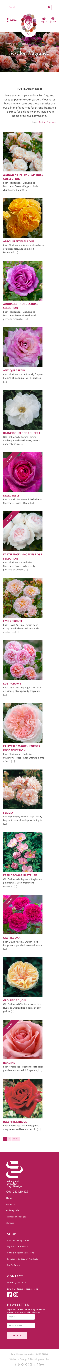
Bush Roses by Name (18, 1240)
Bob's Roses (13, 1265)
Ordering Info (12, 1210)
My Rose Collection (17, 1246)
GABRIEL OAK (12, 938)
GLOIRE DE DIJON (14, 1000)
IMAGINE (9, 1063)
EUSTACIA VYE (12, 683)
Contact (10, 1223)
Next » (15, 1139)
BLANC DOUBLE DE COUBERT (21, 433)
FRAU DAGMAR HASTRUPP (20, 875)
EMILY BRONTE (13, 621)
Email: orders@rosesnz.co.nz (22, 1289)
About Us (10, 1204)
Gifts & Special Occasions (20, 1253)
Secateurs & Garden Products (22, 1259)
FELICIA (8, 813)
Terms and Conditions (16, 1217)
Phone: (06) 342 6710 (18, 1282)
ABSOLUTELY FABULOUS (18, 241)
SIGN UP (17, 1335)
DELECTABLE (11, 495)
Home (34, 122)
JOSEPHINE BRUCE (15, 1122)
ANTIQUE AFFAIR (14, 370)
